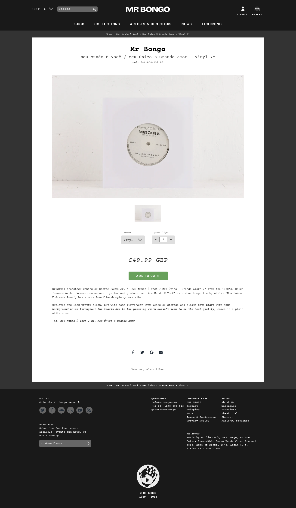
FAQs (190, 413)
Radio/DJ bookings (235, 421)
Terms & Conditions (201, 417)
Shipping (193, 410)
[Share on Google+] (151, 352)
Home (109, 34)
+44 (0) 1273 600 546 (167, 406)
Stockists (229, 410)
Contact (192, 406)
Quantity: (161, 232)
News (187, 24)
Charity (227, 417)
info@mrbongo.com (164, 402)
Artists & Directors (151, 24)
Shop (79, 24)
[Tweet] (142, 352)
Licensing (212, 24)
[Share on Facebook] (133, 352)
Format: (129, 232)
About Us (228, 402)
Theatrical (230, 413)
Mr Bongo (148, 49)
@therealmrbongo (163, 410)
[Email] (160, 352)
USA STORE (194, 402)
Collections (107, 24)
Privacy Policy (198, 421)
